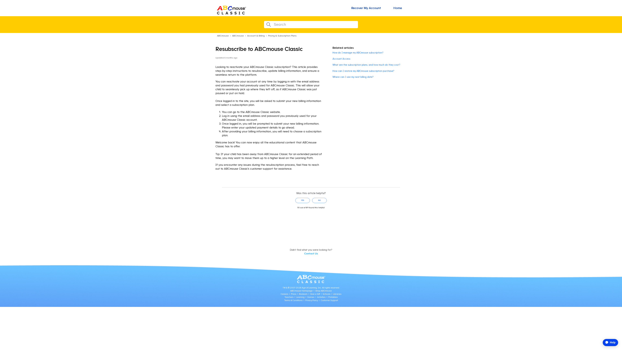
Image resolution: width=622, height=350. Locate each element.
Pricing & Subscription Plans (282, 36)
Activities (321, 297)
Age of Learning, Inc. (312, 288)
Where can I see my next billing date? (353, 77)
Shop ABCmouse (323, 291)
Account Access (341, 59)
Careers (284, 294)
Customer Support (329, 300)
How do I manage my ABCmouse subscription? (358, 53)
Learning (300, 297)
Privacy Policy (311, 300)
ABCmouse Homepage (301, 291)
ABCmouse (223, 36)
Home (397, 8)
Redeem (303, 294)
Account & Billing (256, 36)
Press (293, 294)
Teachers (289, 297)
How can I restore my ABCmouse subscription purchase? (363, 71)
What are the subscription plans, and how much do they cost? (366, 65)
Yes (302, 200)
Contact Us (311, 253)
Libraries (337, 294)
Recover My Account (366, 8)
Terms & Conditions (293, 300)
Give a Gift (315, 294)
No (319, 200)
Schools (326, 294)
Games (310, 297)
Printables (333, 297)
